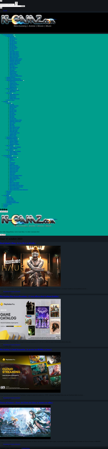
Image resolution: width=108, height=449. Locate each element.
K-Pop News (12, 97)
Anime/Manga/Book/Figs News (14, 80)
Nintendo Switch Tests (15, 121)
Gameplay (12, 164)
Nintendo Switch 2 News (15, 58)
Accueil (5, 206)
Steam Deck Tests (13, 105)
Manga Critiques (13, 142)
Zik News (8, 93)
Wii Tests (11, 124)
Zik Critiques (9, 149)
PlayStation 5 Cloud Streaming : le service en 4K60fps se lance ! (26, 349)
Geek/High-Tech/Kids (11, 137)
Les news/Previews (8, 34)
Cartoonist (12, 159)
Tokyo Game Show (14, 188)
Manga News (12, 85)
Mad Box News (13, 64)
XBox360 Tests (13, 131)
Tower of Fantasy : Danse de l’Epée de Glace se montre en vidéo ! (26, 402)
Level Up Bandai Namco (15, 175)
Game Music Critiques (15, 151)
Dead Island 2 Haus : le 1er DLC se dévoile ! (18, 243)
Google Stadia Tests (14, 132)
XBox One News (13, 57)
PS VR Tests (12, 114)
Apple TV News (13, 74)
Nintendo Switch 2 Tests (15, 120)
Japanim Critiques (13, 141)
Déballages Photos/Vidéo (12, 202)
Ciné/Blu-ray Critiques (15, 147)
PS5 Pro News (13, 39)
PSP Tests (11, 117)
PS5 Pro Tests (12, 107)
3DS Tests (12, 125)
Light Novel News (14, 84)
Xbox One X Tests (14, 128)
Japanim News (13, 83)
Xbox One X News (14, 56)
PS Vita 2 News (13, 47)
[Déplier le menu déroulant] (14, 36)
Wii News (11, 70)
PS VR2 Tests (13, 110)
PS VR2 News (13, 41)
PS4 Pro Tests (12, 111)
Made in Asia (12, 179)
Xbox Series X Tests (14, 127)
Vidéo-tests (9, 196)
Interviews (9, 191)
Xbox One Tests (13, 130)
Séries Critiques (13, 148)
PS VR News (12, 46)
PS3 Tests (11, 115)
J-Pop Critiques (13, 152)
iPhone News (12, 73)
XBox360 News (13, 67)
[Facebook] (1, 210)
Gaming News (10, 36)
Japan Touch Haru (14, 177)
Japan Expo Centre (14, 168)
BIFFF (11, 158)
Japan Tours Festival (14, 178)
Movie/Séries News (11, 88)
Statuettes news (13, 87)
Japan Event (12, 172)
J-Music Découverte (14, 98)
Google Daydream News (15, 76)
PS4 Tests (11, 112)
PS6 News (12, 37)
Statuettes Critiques (14, 144)
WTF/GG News (10, 100)
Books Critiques (13, 140)
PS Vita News (13, 48)
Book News (12, 81)
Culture (8, 194)
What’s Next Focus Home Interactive (18, 189)
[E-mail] (6, 210)
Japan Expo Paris (13, 169)
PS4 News (12, 44)
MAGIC (11, 181)
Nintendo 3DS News (14, 61)
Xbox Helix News (14, 53)
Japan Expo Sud (13, 171)
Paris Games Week (14, 184)
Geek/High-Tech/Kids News (13, 78)
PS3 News (12, 66)
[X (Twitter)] (3, 210)
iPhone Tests (12, 135)
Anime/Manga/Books (11, 138)
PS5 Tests (11, 108)
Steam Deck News (14, 51)
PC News (11, 50)
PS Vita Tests (12, 118)
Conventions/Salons (11, 157)
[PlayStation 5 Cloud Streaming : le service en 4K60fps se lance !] (30, 392)
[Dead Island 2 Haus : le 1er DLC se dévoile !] (30, 286)
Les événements (7, 155)
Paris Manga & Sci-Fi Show (16, 185)
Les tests (5, 101)
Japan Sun (12, 174)
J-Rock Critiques (13, 154)
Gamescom (12, 162)
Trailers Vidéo (9, 198)
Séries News (12, 91)
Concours (5, 205)
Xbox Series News (14, 54)
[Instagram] (5, 210)
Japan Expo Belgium (14, 167)
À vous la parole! (7, 204)
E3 (10, 161)
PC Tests (11, 104)
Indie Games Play (13, 165)
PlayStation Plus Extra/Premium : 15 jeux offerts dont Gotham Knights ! (29, 296)
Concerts (8, 192)
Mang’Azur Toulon (14, 182)
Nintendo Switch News (15, 60)
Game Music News (14, 94)
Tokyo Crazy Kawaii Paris (16, 186)
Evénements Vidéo (11, 201)
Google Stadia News (14, 63)
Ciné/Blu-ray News (14, 90)
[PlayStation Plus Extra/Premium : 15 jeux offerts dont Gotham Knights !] (30, 339)
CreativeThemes (26, 448)
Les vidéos (6, 195)
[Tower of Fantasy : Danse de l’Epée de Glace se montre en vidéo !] (25, 438)
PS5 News (12, 40)
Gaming (8, 103)
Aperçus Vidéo (10, 199)
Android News (13, 71)
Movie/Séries (9, 145)
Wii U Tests (12, 122)
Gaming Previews (10, 77)
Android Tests (13, 134)
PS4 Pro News (13, 43)
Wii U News (12, 68)
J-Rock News (12, 95)
